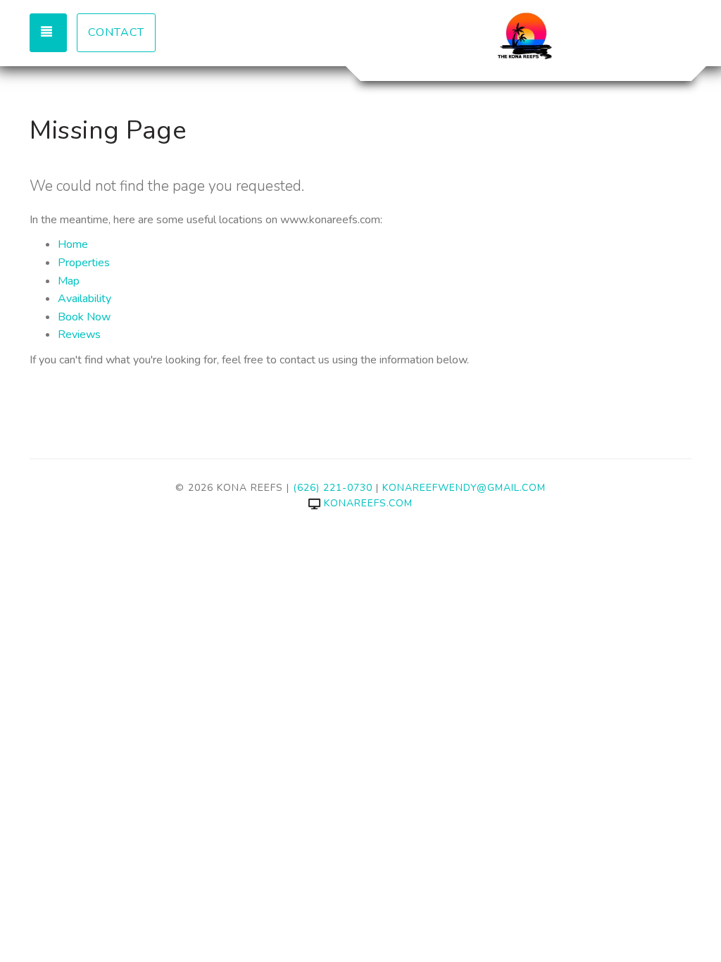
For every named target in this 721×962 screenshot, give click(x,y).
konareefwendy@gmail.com (464, 487)
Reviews (79, 334)
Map (69, 281)
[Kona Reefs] (525, 38)
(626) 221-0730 (332, 487)
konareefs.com (368, 503)
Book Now (84, 317)
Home (73, 244)
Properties (84, 262)
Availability (84, 298)
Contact (116, 32)
